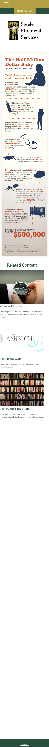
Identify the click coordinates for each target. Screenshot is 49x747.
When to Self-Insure (11, 306)
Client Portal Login (24, 10)
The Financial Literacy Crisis (15, 409)
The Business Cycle (10, 359)
